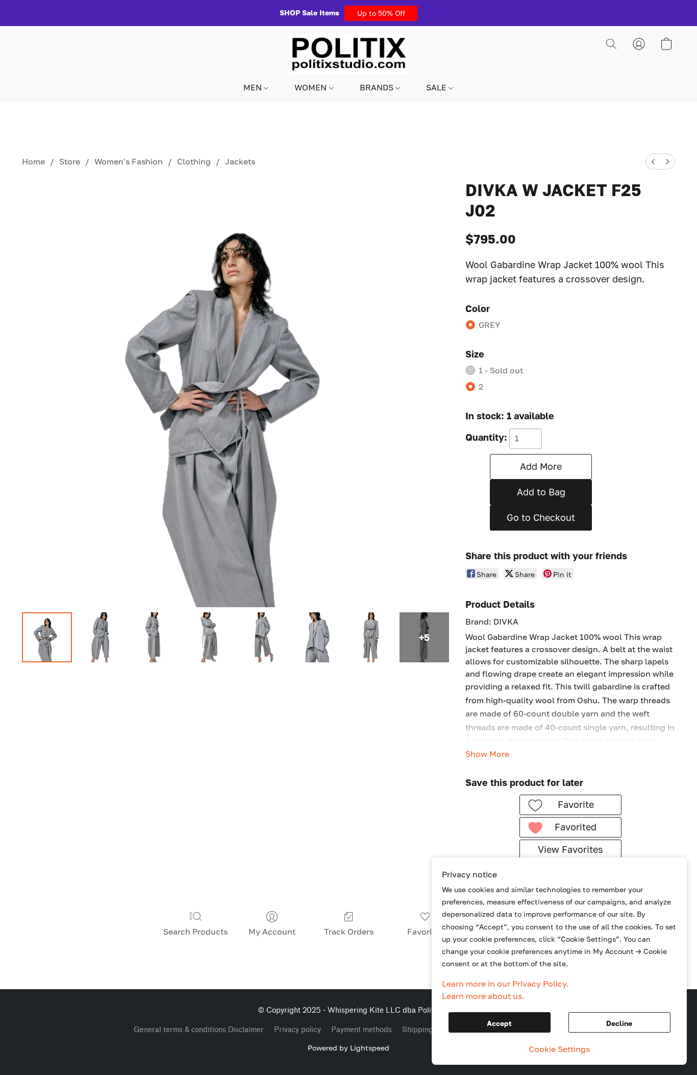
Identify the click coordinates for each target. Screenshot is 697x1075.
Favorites (425, 931)
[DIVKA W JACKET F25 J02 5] (316, 637)
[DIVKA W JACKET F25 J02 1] (101, 637)
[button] (380, 13)
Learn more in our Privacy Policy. (505, 983)
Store (69, 161)
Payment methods (361, 1029)
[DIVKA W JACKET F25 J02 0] (47, 637)
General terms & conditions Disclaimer (199, 1029)
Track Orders (349, 931)
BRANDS (377, 87)
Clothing (194, 161)
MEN (253, 87)
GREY (489, 325)
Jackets (240, 161)
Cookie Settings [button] (559, 1049)
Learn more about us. (483, 996)
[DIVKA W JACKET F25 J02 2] (155, 637)
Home (33, 161)
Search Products (195, 931)
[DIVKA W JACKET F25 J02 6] (370, 637)
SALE (437, 87)
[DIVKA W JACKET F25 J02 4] (263, 637)
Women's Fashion (128, 161)
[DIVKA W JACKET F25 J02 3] (209, 637)
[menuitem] (653, 161)
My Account (271, 931)
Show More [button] (487, 754)
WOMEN (311, 87)
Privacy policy (297, 1029)
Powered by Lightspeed (348, 1047)
